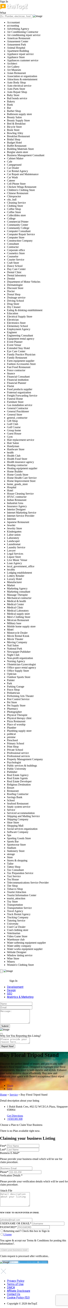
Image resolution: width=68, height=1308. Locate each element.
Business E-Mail (31, 1157)
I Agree (7, 1234)
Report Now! (7, 1046)
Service (14, 1094)
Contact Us (13, 1294)
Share (10, 1085)
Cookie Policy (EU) (18, 1297)
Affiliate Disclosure (18, 1291)
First (3, 1145)
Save (9, 1088)
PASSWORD (8, 1227)
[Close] (1, 1033)
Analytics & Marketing (20, 997)
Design (11, 990)
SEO (9, 993)
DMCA (11, 1287)
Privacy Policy (15, 1281)
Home (3, 1094)
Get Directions (15, 1115)
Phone (4, 1171)
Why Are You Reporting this (20, 1035)
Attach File (6, 1190)
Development (15, 987)
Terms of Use (15, 1284)
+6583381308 (14, 1118)
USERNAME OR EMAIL (15, 1223)
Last (3, 1149)
